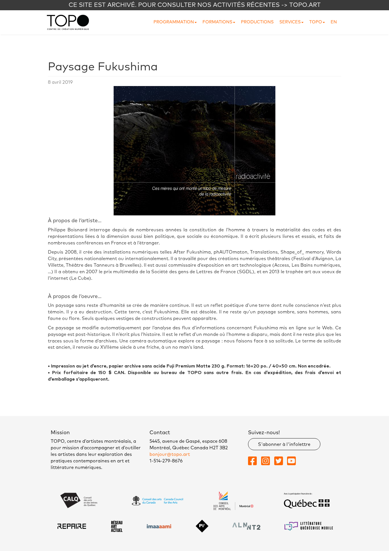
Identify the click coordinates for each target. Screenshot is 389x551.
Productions (257, 22)
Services (290, 22)
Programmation (173, 22)
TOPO (315, 22)
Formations (217, 22)
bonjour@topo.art (170, 454)
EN (334, 22)
